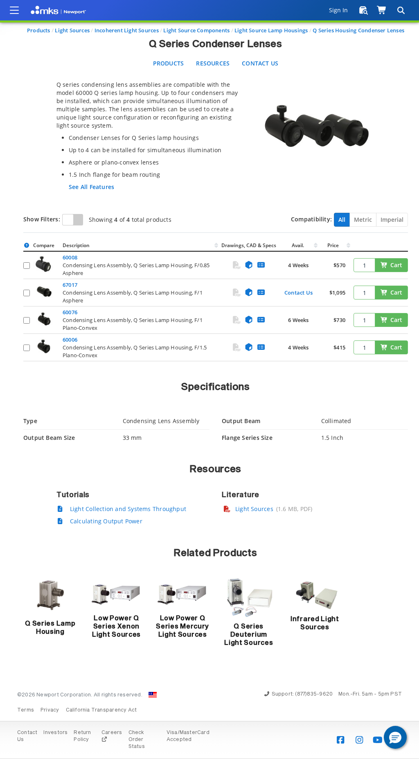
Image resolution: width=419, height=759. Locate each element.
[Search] (400, 10)
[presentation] (209, 379)
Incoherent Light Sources (127, 30)
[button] (395, 737)
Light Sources (72, 30)
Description (76, 245)
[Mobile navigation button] (14, 10)
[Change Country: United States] (153, 695)
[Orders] (363, 10)
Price (333, 245)
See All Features (91, 187)
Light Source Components (196, 30)
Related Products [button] (215, 553)
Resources (213, 63)
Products (38, 30)
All (341, 219)
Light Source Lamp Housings (271, 30)
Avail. (298, 245)
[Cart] (382, 10)
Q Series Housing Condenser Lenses (358, 30)
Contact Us (260, 63)
